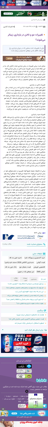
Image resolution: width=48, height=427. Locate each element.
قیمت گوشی (41, 262)
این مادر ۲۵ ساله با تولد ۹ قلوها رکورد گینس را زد (29, 292)
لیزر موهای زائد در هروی (26, 271)
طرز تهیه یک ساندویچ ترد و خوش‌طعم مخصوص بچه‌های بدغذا (24, 288)
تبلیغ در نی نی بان (9, 399)
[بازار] (24, 376)
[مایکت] (24, 366)
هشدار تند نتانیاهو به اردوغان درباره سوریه (30, 315)
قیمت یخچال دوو (25, 267)
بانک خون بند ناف (10, 267)
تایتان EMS (41, 271)
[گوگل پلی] (24, 371)
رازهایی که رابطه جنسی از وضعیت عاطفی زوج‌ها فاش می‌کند (25, 295)
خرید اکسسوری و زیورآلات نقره (35, 257)
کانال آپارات (20, 399)
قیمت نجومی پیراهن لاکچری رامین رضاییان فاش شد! (26, 319)
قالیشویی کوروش (39, 267)
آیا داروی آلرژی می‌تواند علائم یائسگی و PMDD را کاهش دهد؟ (24, 299)
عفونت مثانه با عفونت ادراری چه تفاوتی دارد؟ (29, 303)
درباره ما (8, 396)
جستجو (15, 396)
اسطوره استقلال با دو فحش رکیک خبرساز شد (29, 323)
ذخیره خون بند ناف (15, 257)
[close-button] (26, 391)
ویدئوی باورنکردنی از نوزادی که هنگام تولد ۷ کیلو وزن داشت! (25, 284)
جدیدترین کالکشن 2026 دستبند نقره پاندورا (19, 262)
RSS (19, 401)
